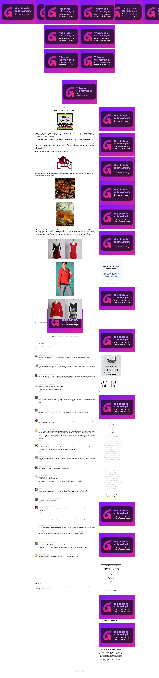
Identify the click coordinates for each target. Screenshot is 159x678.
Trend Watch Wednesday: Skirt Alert (112, 457)
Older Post (91, 586)
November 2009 (111, 438)
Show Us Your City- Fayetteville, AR (112, 455)
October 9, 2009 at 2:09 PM (51, 429)
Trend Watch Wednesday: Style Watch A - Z (112, 470)
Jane (40, 466)
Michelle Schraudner (43, 364)
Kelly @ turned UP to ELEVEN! (46, 488)
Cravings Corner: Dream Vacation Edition (112, 490)
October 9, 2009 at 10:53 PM (48, 506)
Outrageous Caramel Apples (112, 451)
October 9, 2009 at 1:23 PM (48, 384)
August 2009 (111, 496)
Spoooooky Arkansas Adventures (112, 441)
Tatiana (40, 456)
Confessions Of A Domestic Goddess (47, 396)
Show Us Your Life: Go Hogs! (112, 478)
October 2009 (111, 440)
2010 (110, 432)
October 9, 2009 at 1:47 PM (63, 396)
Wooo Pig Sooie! (112, 488)
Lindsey (40, 374)
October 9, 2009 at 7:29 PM (48, 475)
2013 (110, 426)
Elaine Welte (41, 429)
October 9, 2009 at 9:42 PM (59, 498)
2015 (111, 422)
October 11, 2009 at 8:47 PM (48, 554)
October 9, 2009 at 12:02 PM (55, 364)
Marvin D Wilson (42, 525)
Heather (40, 355)
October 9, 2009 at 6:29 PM (47, 466)
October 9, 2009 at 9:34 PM (59, 488)
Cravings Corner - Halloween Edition (112, 443)
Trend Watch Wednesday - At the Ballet (112, 445)
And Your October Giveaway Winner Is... (112, 468)
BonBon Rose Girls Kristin (45, 419)
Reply (40, 351)
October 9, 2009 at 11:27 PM (51, 517)
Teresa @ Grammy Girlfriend (45, 498)
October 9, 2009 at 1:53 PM (47, 409)
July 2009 (111, 498)
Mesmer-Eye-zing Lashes (112, 447)
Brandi (40, 346)
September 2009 (111, 494)
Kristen (40, 475)
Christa (40, 506)
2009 (110, 434)
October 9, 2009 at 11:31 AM (49, 355)
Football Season (64, 336)
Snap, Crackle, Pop (112, 484)
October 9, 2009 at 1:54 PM (57, 419)
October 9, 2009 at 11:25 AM (48, 346)
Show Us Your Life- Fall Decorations (112, 453)
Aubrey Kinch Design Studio (79, 671)
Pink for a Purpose (112, 472)
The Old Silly (41, 536)
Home (65, 586)
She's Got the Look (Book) (112, 486)
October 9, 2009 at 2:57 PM (59, 444)
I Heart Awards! (112, 466)
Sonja (40, 384)
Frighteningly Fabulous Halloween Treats (112, 461)
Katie (40, 409)
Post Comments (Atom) (46, 588)
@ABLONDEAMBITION (111, 283)
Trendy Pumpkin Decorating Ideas (112, 476)
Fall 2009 (57, 336)
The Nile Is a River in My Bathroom (112, 463)
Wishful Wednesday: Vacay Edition (112, 459)
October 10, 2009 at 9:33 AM (53, 525)
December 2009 (111, 436)
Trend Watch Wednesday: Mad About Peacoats (112, 482)
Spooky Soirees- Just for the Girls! (112, 480)
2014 (110, 424)
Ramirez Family (42, 542)
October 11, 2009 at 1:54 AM (52, 542)
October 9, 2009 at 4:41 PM (48, 456)
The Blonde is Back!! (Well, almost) (112, 465)
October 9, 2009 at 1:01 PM (49, 374)
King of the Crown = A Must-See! (112, 492)
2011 (110, 430)
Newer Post (39, 586)
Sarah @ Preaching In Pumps (45, 444)
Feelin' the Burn (112, 474)
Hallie (40, 554)
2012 (110, 428)
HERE (108, 620)
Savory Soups (112, 449)
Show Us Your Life (74, 336)
